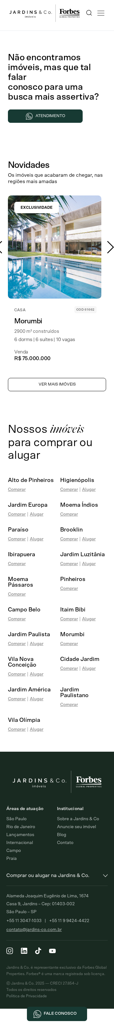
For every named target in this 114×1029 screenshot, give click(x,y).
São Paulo (16, 819)
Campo (13, 850)
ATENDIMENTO (50, 116)
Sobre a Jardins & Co (78, 819)
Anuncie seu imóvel (76, 827)
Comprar (17, 489)
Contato (65, 843)
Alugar (89, 489)
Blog (61, 835)
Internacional (19, 843)
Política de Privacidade (26, 996)
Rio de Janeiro (20, 827)
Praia (11, 858)
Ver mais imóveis (57, 384)
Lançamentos (20, 835)
